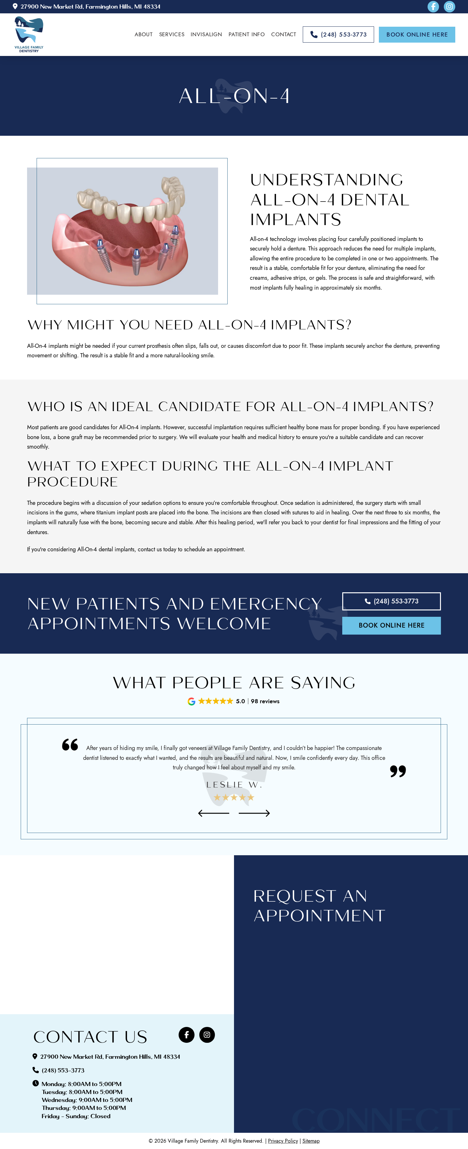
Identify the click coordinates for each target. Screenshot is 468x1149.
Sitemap (311, 1141)
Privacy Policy (283, 1141)
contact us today (157, 549)
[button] (234, 701)
